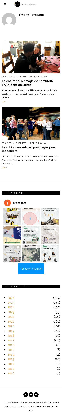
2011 (10, 369)
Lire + (4, 101)
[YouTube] (36, 394)
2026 (10, 298)
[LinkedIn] (31, 394)
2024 (10, 307)
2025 (10, 302)
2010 (10, 373)
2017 (10, 340)
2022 (10, 317)
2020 (10, 326)
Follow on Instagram (31, 269)
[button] (12, 216)
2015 (10, 350)
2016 (10, 345)
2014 (10, 354)
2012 (10, 364)
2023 (10, 312)
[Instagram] (25, 394)
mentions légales (42, 406)
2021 (10, 321)
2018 (10, 335)
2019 (10, 331)
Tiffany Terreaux (17, 77)
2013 (10, 359)
